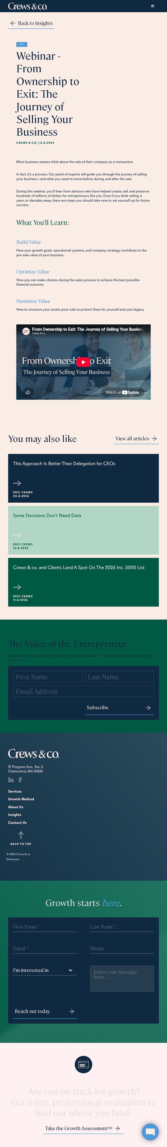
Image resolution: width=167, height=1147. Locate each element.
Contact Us (17, 822)
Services (15, 791)
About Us (15, 807)
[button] (153, 6)
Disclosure (13, 859)
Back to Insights (35, 23)
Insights (14, 814)
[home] (27, 6)
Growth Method (21, 799)
